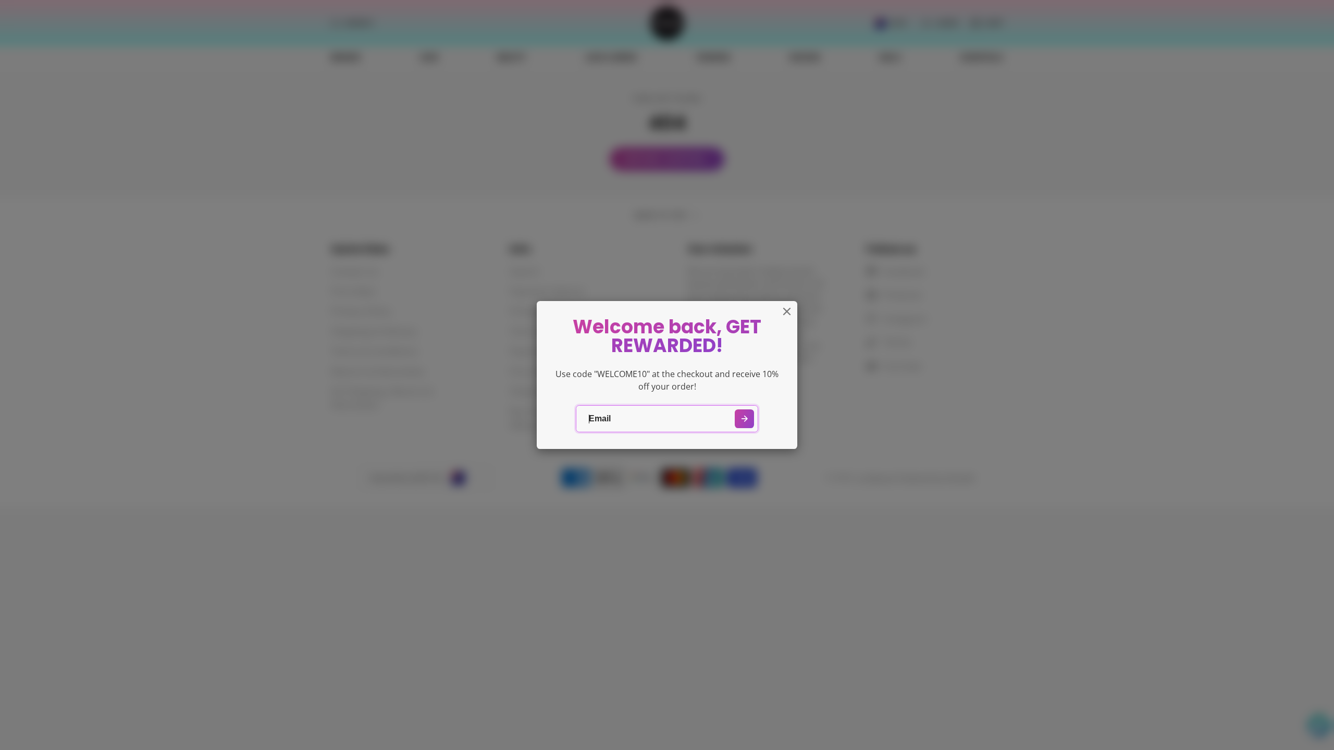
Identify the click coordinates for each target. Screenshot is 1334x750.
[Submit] (744, 419)
